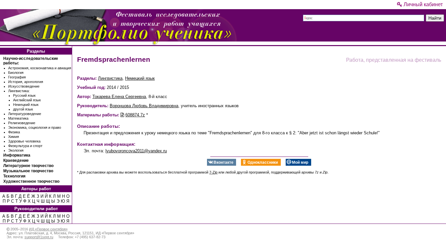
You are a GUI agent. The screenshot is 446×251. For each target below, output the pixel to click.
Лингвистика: (19, 91)
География (17, 77)
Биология (16, 73)
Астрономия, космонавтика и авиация (39, 68)
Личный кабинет (422, 4)
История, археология (25, 82)
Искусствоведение (24, 86)
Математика (18, 118)
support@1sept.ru (38, 237)
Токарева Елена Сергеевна (119, 96)
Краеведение (16, 160)
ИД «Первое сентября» (48, 229)
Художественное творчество (31, 181)
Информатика (16, 155)
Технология (14, 176)
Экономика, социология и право (34, 127)
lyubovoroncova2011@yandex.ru (136, 150)
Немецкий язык (26, 105)
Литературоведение (24, 114)
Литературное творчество (28, 165)
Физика (14, 132)
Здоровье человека (24, 141)
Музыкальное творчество (28, 171)
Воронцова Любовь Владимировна (144, 105)
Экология (16, 150)
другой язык (23, 109)
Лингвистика (110, 78)
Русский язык (24, 95)
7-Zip (213, 172)
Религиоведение (21, 123)
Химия (13, 137)
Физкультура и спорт (25, 146)
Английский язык (27, 100)
